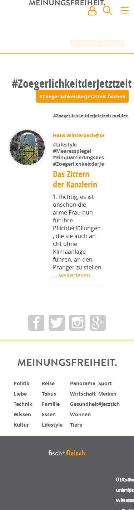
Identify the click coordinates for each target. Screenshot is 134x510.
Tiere (77, 462)
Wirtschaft (85, 432)
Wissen (24, 452)
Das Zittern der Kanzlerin (75, 218)
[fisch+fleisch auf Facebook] (36, 362)
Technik (25, 442)
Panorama (85, 422)
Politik (23, 422)
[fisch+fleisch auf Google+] (98, 362)
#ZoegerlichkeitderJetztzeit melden (91, 116)
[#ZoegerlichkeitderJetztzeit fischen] (82, 96)
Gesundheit (86, 442)
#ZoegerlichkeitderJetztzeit (86, 202)
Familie (52, 442)
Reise (49, 422)
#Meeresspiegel (72, 189)
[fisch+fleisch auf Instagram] (77, 362)
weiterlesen (74, 314)
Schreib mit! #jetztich (97, 42)
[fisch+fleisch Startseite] (67, 28)
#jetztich (110, 442)
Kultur (23, 462)
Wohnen (82, 452)
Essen (50, 452)
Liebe (21, 432)
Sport (106, 422)
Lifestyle (54, 462)
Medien (108, 432)
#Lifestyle (65, 183)
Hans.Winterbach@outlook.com (92, 174)
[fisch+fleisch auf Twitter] (57, 362)
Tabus (50, 432)
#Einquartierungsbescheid (85, 196)
